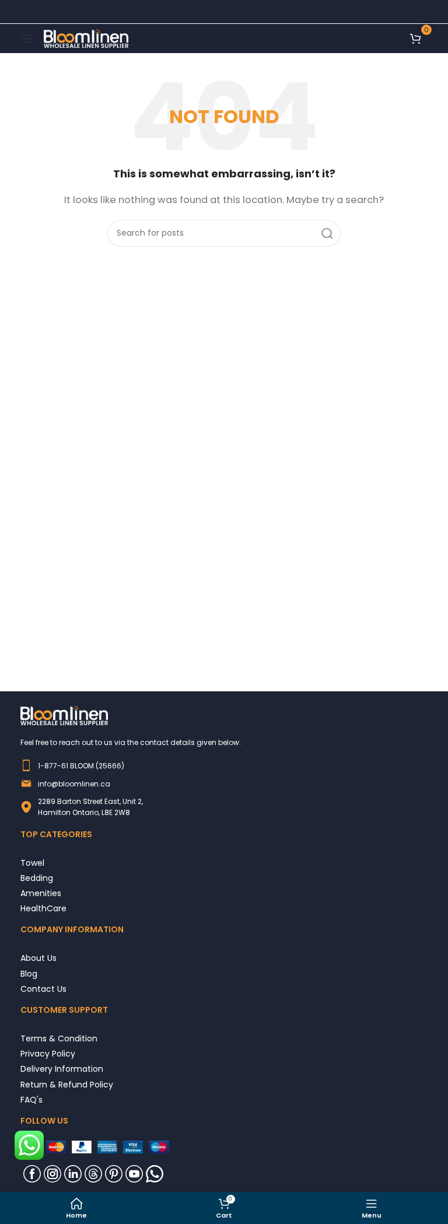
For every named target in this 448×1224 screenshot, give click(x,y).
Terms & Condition (58, 1038)
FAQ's (31, 1099)
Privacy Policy (47, 1053)
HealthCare (43, 908)
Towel (32, 862)
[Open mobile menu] (26, 38)
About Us (38, 957)
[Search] (327, 233)
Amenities (40, 892)
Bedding (36, 877)
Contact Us (43, 988)
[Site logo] (86, 38)
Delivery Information (61, 1068)
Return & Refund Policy (66, 1084)
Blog (28, 973)
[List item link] (224, 765)
